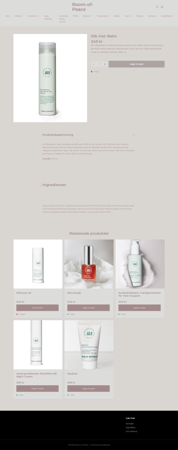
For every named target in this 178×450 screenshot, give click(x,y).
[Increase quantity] (105, 64)
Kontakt (130, 424)
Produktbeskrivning (58, 135)
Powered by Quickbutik (100, 445)
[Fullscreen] (50, 78)
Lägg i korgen (88, 308)
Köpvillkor (131, 427)
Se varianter (37, 308)
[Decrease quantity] (93, 64)
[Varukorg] (162, 6)
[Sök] (157, 6)
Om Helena (131, 431)
